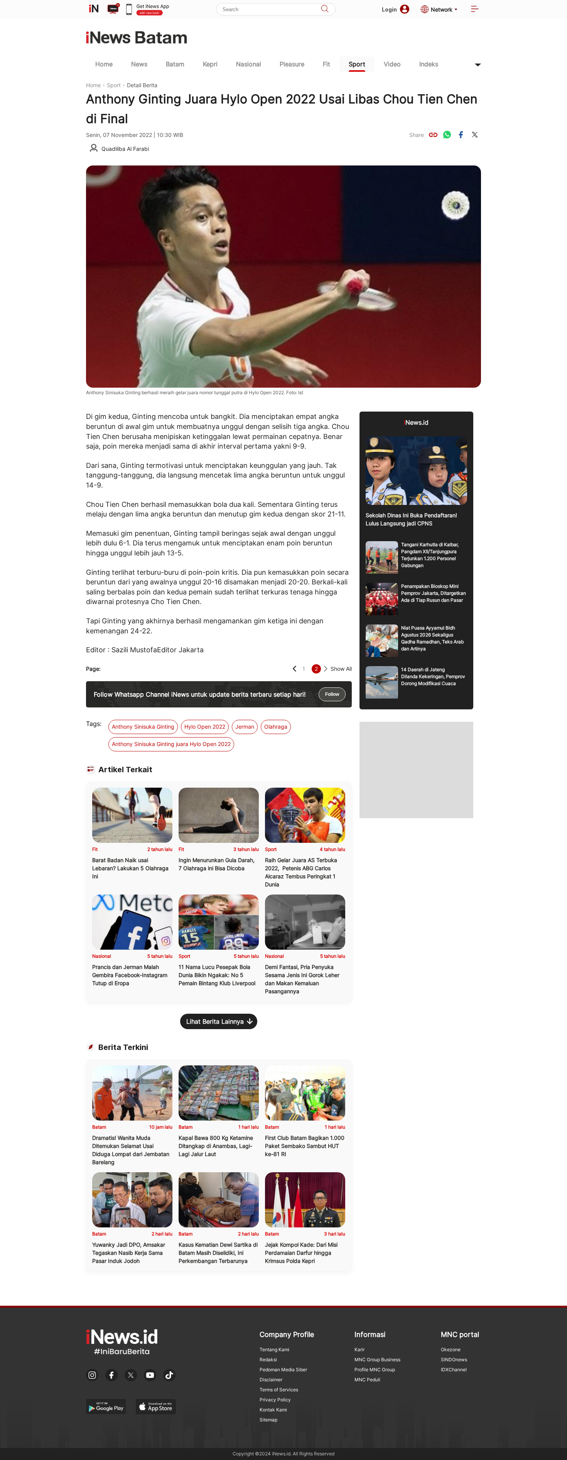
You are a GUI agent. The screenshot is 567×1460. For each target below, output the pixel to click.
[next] (325, 669)
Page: (93, 668)
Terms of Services (279, 1389)
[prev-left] (294, 669)
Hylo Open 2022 (204, 726)
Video (392, 64)
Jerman (244, 726)
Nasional (248, 64)
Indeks (428, 64)
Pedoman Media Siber (283, 1369)
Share (416, 135)
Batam (175, 64)
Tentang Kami (274, 1349)
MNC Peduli (367, 1379)
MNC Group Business (377, 1359)
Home (104, 64)
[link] (433, 134)
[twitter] (475, 134)
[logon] (93, 9)
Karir (359, 1349)
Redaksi (268, 1359)
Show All (341, 668)
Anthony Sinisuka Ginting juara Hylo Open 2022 (171, 744)
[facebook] (461, 134)
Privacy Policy (275, 1400)
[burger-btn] (475, 9)
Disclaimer (271, 1379)
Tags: (93, 723)
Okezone (451, 1349)
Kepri (210, 64)
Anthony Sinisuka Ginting (143, 726)
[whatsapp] (447, 134)
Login (389, 9)
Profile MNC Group (374, 1369)
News (139, 64)
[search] (324, 9)
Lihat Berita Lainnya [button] (215, 1021)
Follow (332, 694)
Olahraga (275, 726)
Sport (357, 64)
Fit (326, 64)
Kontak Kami (273, 1410)
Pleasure (292, 64)
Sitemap (268, 1420)
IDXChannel (454, 1369)
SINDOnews (454, 1359)
